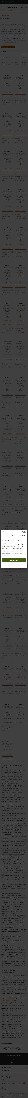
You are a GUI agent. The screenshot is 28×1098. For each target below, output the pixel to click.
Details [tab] (14, 535)
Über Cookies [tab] (22, 535)
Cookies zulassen (14, 560)
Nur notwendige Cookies (14, 565)
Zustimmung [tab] (5, 535)
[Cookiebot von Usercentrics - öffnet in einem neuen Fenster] (20, 532)
